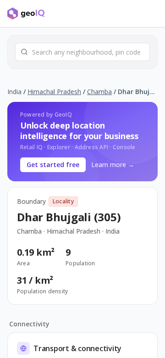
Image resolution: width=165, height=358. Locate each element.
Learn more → (112, 164)
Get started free (53, 164)
